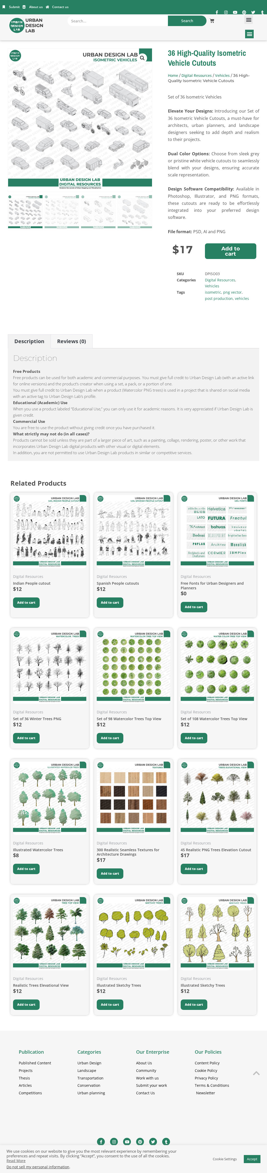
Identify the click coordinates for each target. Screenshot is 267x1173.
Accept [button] (252, 1159)
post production (219, 298)
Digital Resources (196, 75)
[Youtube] (235, 12)
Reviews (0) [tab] (71, 341)
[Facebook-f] (217, 12)
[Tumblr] (262, 12)
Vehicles (222, 75)
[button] (248, 19)
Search (187, 20)
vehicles (242, 298)
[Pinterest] (244, 12)
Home (173, 75)
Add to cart (230, 251)
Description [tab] (29, 341)
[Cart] (212, 21)
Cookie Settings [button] (225, 1159)
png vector (232, 292)
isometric (213, 292)
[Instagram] (226, 12)
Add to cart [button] (26, 602)
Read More (16, 1160)
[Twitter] (253, 12)
